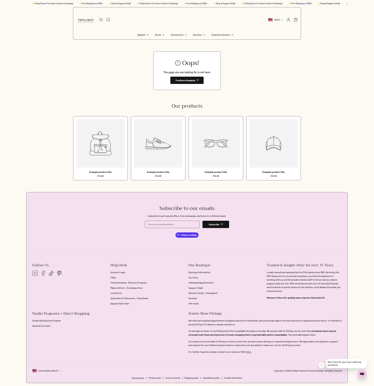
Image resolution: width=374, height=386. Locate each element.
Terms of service (172, 378)
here (248, 351)
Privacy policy (155, 378)
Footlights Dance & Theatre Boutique (307, 371)
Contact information (233, 378)
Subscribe (214, 224)
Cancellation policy (211, 378)
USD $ (277, 20)
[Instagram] (35, 273)
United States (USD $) (48, 371)
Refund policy (138, 378)
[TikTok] (51, 273)
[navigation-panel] (101, 20)
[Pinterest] (59, 273)
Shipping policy (192, 378)
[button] (143, 34)
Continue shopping (185, 80)
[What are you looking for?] (108, 20)
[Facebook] (43, 273)
